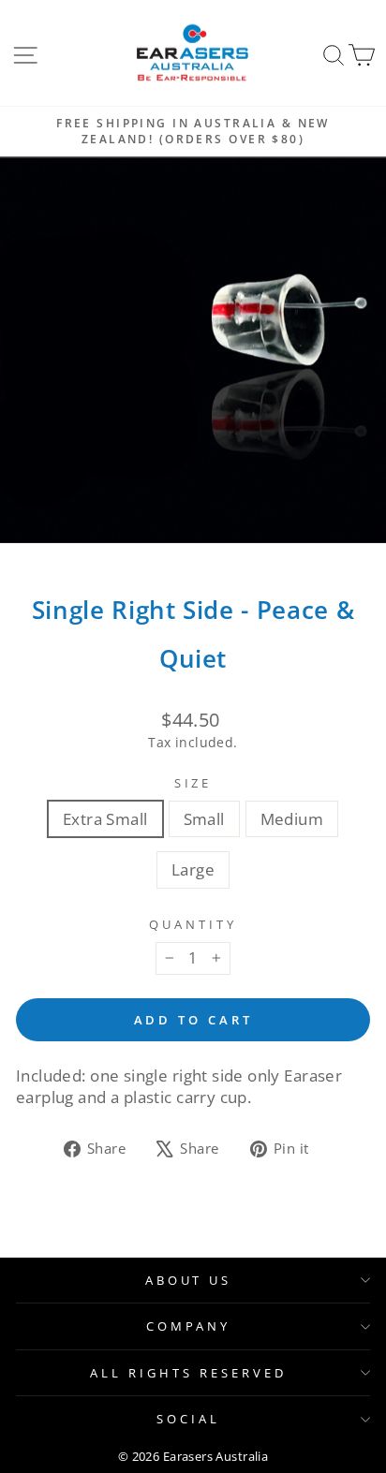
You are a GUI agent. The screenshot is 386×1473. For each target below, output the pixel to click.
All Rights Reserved (188, 1372)
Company (188, 1326)
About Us (188, 1280)
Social (188, 1418)
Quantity (193, 924)
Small (204, 819)
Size (193, 782)
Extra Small (105, 819)
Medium (291, 819)
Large (193, 869)
